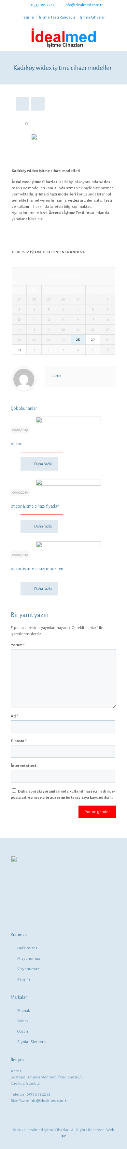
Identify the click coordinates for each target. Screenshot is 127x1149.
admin (57, 376)
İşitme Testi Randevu (57, 17)
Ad (14, 716)
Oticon (22, 1031)
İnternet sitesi (23, 766)
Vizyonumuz (28, 969)
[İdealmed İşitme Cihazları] (63, 38)
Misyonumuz (28, 958)
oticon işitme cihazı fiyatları (35, 506)
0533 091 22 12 (43, 5)
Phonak (23, 1011)
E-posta (19, 741)
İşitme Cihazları (93, 17)
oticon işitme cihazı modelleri (37, 569)
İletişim (27, 17)
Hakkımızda (27, 948)
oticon (16, 444)
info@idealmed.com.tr (83, 5)
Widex (23, 1021)
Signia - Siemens (31, 1042)
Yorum (18, 645)
